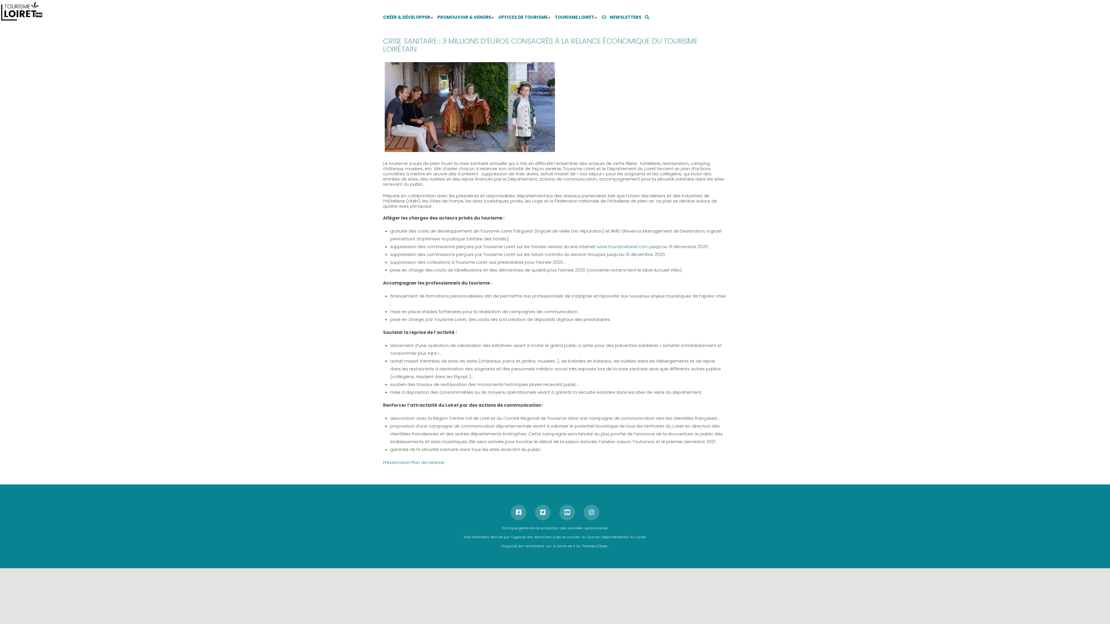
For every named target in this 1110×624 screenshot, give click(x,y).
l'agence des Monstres (532, 537)
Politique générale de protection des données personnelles (555, 528)
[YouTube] (567, 512)
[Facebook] (518, 512)
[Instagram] (591, 512)
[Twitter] (543, 512)
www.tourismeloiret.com (623, 247)
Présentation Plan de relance (413, 462)
